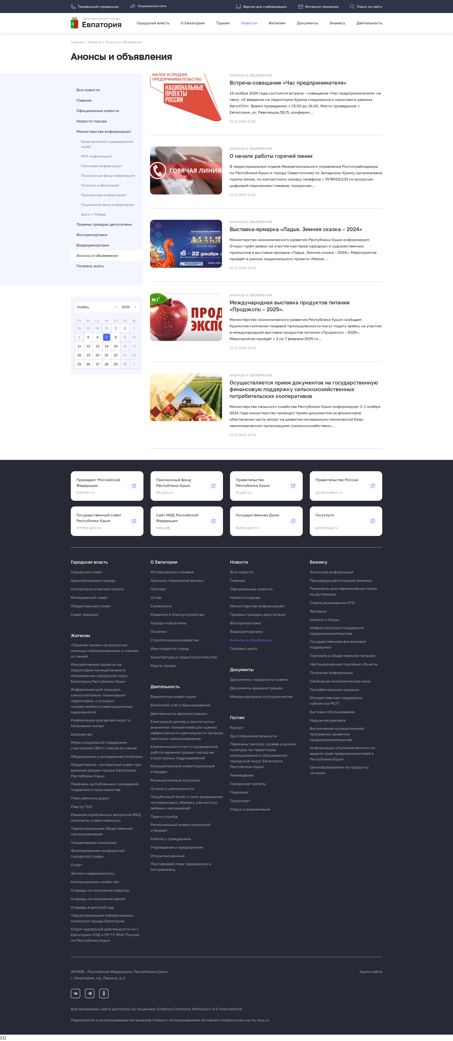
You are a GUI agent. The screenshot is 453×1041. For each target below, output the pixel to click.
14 (107, 346)
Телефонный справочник (98, 6)
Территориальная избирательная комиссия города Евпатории (102, 918)
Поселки (159, 631)
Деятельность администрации (179, 713)
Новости (249, 23)
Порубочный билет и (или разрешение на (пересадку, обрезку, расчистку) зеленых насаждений (187, 802)
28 (107, 364)
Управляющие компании (94, 842)
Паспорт (159, 589)
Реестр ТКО (81, 806)
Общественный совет (91, 606)
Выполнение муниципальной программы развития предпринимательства (337, 734)
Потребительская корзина (334, 689)
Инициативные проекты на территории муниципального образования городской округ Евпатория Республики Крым (99, 673)
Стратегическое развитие (175, 640)
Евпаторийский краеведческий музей (107, 143)
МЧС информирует (96, 156)
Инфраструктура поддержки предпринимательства (337, 630)
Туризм (223, 23)
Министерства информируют (103, 131)
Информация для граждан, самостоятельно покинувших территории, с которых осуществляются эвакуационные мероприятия (101, 700)
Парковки (239, 792)
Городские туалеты (248, 783)
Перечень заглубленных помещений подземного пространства (104, 787)
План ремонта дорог (90, 798)
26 (88, 364)
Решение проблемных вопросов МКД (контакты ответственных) (106, 817)
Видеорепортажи (92, 245)
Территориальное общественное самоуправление (101, 831)
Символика (161, 606)
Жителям (276, 23)
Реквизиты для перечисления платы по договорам (343, 591)
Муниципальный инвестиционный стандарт (183, 769)
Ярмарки (318, 611)
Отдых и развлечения (250, 809)
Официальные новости (97, 110)
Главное (83, 100)
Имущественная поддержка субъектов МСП (336, 700)
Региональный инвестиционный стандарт (181, 827)
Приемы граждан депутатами (104, 224)
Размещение (241, 775)
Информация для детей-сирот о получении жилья (100, 723)
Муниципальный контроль (175, 780)
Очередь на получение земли (98, 898)
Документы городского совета (259, 679)
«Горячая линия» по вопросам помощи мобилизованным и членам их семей (104, 651)
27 (97, 364)
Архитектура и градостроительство (184, 657)
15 (115, 346)
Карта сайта (371, 971)
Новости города (91, 121)
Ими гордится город (170, 648)
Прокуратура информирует (104, 195)
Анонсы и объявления (97, 255)
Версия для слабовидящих (265, 6)
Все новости (88, 89)
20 (98, 355)
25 (79, 364)
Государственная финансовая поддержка (338, 644)
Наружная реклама (328, 720)
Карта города (163, 665)
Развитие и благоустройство (177, 614)
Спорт (76, 864)
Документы (307, 23)
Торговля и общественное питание (342, 655)
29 (115, 364)
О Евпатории (193, 23)
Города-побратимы (169, 623)
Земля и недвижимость (92, 873)
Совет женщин (84, 614)
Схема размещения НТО (332, 602)
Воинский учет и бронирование (180, 705)
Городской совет (86, 572)
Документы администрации (256, 688)
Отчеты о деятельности (172, 788)
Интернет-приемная (322, 6)
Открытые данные (168, 855)
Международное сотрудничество (261, 696)
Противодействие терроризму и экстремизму (181, 866)
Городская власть (153, 23)
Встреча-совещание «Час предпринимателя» (288, 82)
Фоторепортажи (91, 234)
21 (106, 355)
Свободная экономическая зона (340, 681)
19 (88, 355)
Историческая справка (172, 572)
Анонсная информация (331, 572)
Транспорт (240, 800)
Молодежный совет (89, 597)
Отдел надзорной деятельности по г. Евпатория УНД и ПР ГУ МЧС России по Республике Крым (105, 935)
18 (79, 355)
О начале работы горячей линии (271, 156)
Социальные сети (152, 6)
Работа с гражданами (171, 838)
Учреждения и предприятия (177, 847)
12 (88, 346)
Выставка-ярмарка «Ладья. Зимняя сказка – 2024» (296, 229)
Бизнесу (337, 23)
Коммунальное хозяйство (95, 881)
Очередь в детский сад (92, 907)
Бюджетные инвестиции (173, 696)
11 (79, 346)
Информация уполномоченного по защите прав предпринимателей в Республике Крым (342, 753)
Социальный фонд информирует (107, 205)
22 (115, 355)
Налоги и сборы (325, 619)
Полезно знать (90, 265)
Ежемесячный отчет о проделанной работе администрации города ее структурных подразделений (184, 752)
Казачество (81, 734)
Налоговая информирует (101, 166)
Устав (156, 597)
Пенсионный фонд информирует (108, 175)
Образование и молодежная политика (107, 756)
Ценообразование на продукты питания (339, 770)
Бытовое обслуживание (332, 711)
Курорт (236, 727)
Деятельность (369, 23)
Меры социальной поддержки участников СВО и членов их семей (104, 745)
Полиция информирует (100, 185)
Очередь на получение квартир (100, 890)
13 (97, 346)
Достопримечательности (253, 736)
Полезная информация (331, 672)
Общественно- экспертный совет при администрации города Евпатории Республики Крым (106, 770)
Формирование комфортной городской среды (98, 853)
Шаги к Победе (93, 214)
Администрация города (93, 580)
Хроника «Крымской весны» (177, 580)
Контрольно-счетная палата (97, 589)
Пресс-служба (164, 816)
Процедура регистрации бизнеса (341, 580)
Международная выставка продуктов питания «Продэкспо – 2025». (290, 305)
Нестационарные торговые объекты (344, 664)
